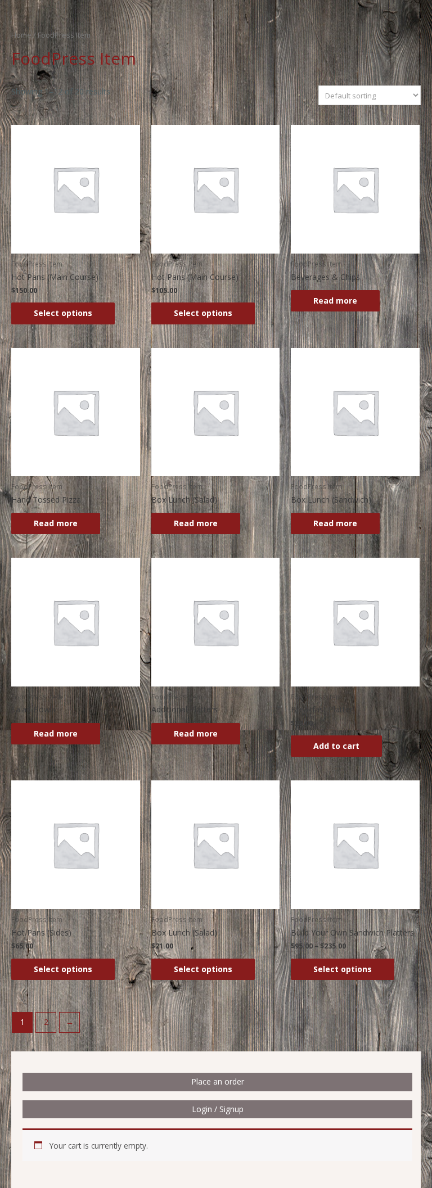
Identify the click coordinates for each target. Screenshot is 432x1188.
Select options (63, 313)
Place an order (217, 1081)
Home (21, 35)
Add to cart (336, 745)
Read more (335, 300)
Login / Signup (218, 1109)
